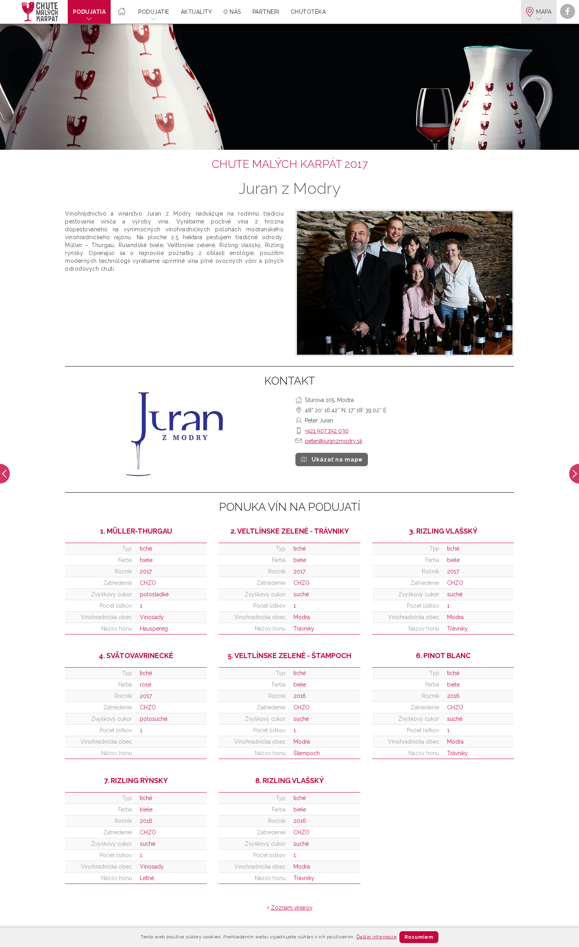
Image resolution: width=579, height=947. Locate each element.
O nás (232, 12)
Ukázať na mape (337, 459)
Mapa (543, 12)
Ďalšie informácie (376, 937)
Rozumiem (419, 937)
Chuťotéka (308, 12)
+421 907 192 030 (327, 431)
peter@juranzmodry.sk (333, 441)
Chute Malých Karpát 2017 (290, 164)
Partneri (265, 12)
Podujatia (89, 12)
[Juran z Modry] (404, 283)
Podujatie (153, 12)
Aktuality (196, 12)
